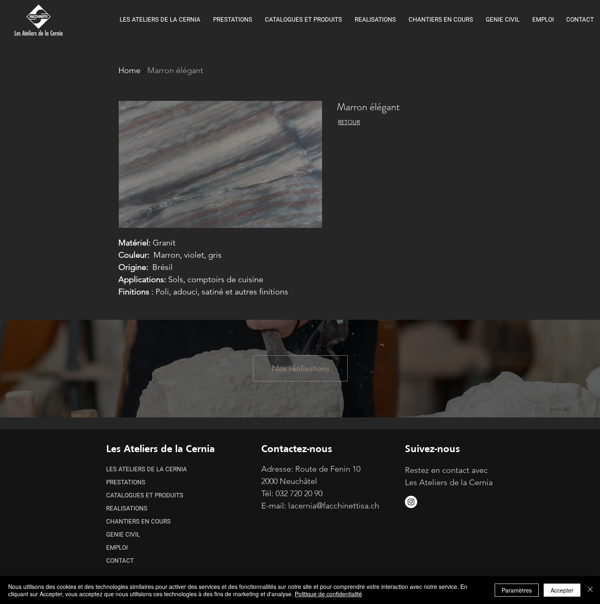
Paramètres (517, 590)
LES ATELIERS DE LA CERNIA (146, 469)
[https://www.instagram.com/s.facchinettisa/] (411, 502)
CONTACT (120, 560)
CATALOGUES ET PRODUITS (144, 495)
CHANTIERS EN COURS (138, 521)
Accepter (562, 590)
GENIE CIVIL (123, 534)
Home (129, 70)
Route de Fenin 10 (327, 469)
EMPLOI (117, 547)
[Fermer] (590, 590)
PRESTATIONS (125, 482)
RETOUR (349, 122)
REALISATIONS (126, 508)
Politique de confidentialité (328, 594)
